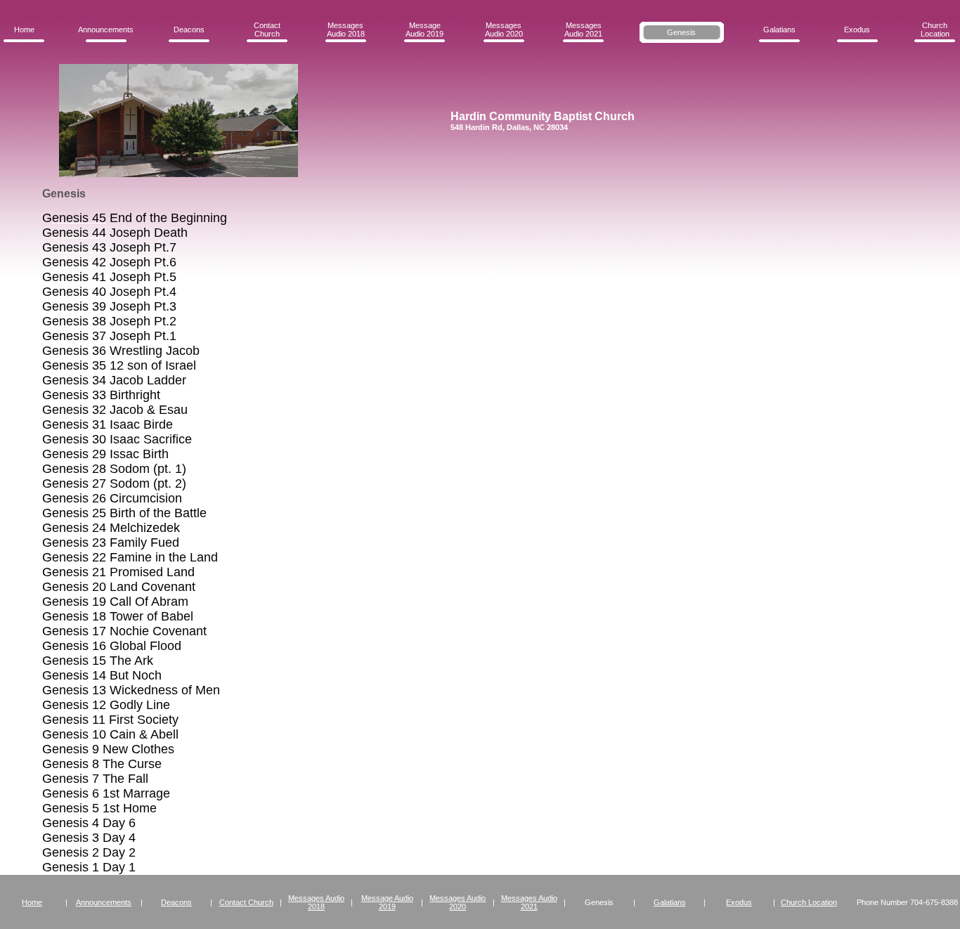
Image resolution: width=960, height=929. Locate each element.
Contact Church (267, 29)
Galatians (779, 29)
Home (24, 29)
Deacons (189, 29)
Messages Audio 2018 (346, 29)
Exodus (857, 29)
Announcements (106, 29)
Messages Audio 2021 (583, 29)
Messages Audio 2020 (504, 29)
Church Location (935, 29)
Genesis (681, 32)
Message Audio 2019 (424, 29)
